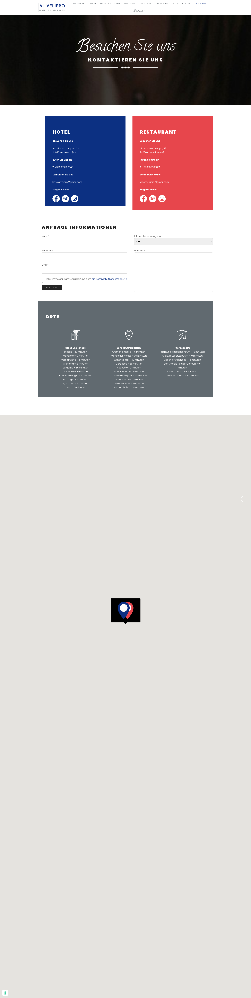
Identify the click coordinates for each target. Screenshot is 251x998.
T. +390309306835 (150, 167)
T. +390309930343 (62, 167)
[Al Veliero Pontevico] (52, 7)
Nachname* (48, 250)
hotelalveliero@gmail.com (67, 182)
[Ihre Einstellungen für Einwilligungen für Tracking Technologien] (5, 993)
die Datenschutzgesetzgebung (109, 279)
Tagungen (129, 3)
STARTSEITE (78, 3)
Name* (46, 236)
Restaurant (145, 3)
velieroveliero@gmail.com (154, 182)
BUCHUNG (201, 3)
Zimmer (92, 3)
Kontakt (186, 3)
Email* (45, 264)
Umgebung (162, 3)
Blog (175, 3)
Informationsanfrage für (148, 236)
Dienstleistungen (110, 3)
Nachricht (139, 250)
